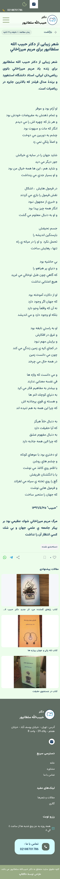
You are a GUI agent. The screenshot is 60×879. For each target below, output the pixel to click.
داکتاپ (23, 874)
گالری (52, 804)
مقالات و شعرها (46, 798)
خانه (52, 763)
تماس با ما (49, 775)
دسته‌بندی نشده (49, 547)
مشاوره (51, 769)
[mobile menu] (6, 19)
